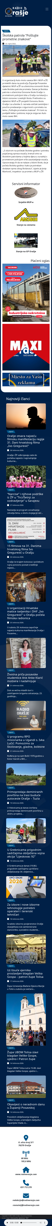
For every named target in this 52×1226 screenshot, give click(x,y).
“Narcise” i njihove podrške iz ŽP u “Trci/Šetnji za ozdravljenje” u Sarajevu (25, 497)
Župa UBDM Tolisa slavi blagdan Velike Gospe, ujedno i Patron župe (22, 1055)
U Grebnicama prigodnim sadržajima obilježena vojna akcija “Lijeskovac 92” (26, 853)
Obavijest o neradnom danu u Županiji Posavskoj (26, 1106)
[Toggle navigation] (46, 9)
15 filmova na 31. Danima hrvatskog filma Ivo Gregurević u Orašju (24, 549)
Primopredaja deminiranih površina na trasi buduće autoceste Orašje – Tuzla (25, 795)
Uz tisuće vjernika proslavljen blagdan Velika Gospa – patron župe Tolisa (25, 973)
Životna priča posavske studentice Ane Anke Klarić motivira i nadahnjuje (25, 677)
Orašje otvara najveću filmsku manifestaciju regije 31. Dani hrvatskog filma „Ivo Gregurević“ (25, 441)
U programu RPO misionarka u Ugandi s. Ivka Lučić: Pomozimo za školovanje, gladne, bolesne (26, 742)
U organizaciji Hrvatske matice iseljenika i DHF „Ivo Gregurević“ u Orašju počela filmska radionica (26, 613)
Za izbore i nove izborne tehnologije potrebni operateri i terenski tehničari (23, 910)
